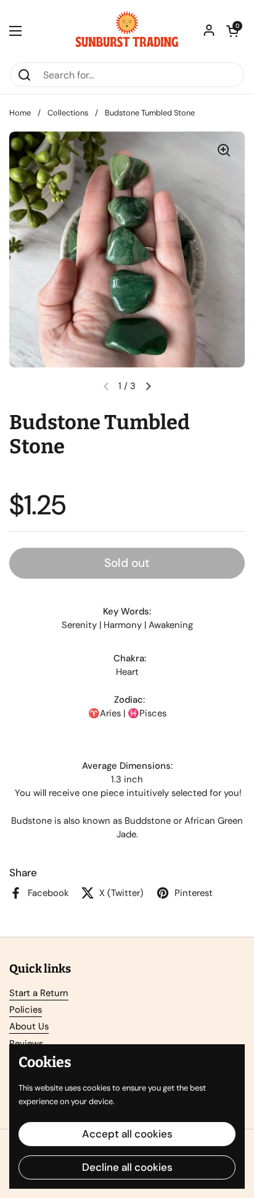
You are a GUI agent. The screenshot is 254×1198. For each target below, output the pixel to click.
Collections (67, 112)
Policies (25, 1009)
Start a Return (38, 993)
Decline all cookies (127, 1167)
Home (20, 112)
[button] (232, 31)
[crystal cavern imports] (127, 31)
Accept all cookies (127, 1134)
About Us (29, 1026)
